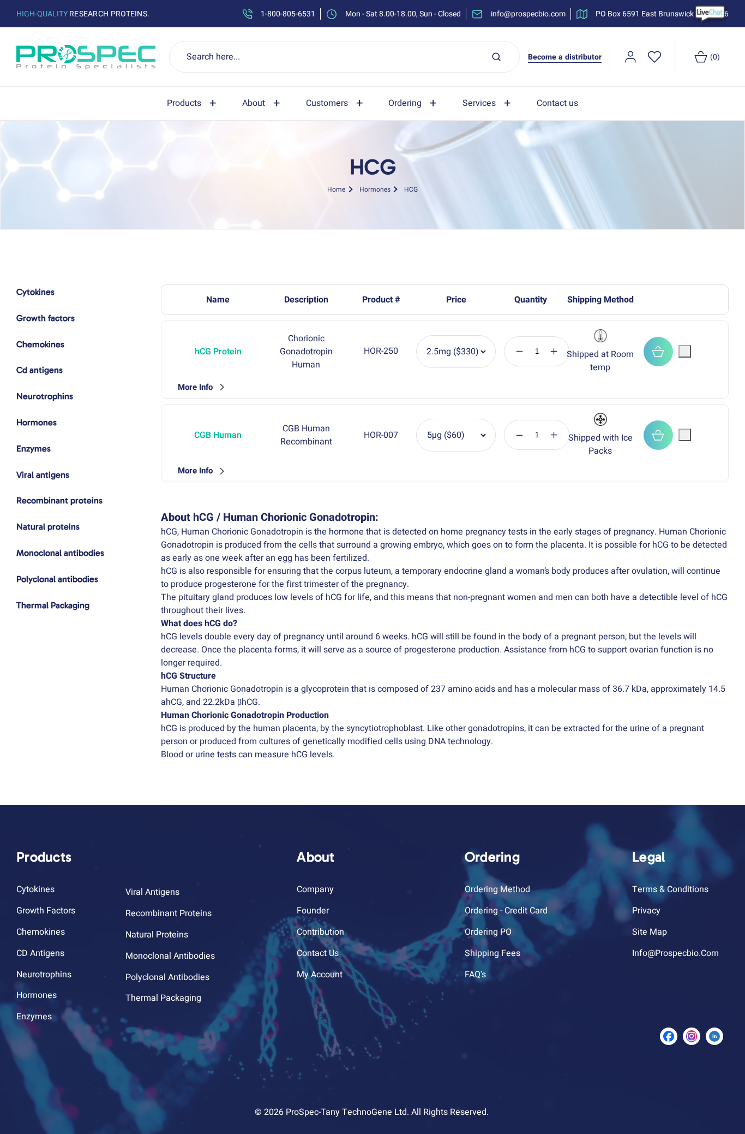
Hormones (374, 189)
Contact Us (318, 953)
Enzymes (34, 1016)
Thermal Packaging (163, 998)
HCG (411, 189)
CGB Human (218, 435)
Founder (313, 910)
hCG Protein (218, 351)
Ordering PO (488, 932)
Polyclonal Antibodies (167, 977)
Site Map (649, 932)
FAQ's (475, 974)
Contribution (320, 932)
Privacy (646, 910)
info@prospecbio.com (675, 953)
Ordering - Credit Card (506, 910)
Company (315, 889)
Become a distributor (565, 57)
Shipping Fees (492, 953)
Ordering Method (497, 889)
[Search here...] (496, 57)
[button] (193, 103)
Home (336, 189)
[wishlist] (654, 57)
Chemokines (40, 932)
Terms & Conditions (670, 889)
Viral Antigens (152, 892)
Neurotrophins (43, 974)
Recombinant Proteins (168, 913)
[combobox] (344, 57)
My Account (320, 974)
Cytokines (35, 889)
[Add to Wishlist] (684, 351)
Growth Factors (45, 910)
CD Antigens (40, 953)
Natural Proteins (156, 934)
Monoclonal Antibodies (170, 956)
